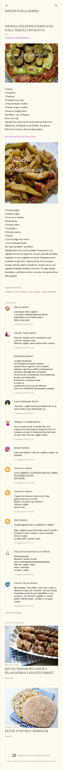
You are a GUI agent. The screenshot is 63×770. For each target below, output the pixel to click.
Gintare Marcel (26, 761)
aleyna (17, 307)
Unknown (19, 468)
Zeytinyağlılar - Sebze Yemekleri (42, 292)
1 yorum (8, 736)
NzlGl (17, 520)
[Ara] (56, 5)
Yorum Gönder (13, 613)
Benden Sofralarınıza (22, 11)
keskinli (18, 447)
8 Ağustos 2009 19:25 (23, 324)
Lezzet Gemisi (22, 583)
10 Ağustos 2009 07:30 (24, 459)
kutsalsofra (19, 356)
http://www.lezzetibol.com (28, 551)
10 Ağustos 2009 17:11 (23, 543)
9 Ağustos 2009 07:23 (24, 393)
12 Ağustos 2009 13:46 (24, 606)
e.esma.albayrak (22, 401)
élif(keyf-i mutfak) (23, 422)
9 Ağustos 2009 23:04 (24, 439)
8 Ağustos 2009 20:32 (24, 347)
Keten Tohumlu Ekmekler (27, 731)
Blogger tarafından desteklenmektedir (34, 755)
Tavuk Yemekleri (20, 292)
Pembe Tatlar (21, 333)
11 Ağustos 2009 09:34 (24, 574)
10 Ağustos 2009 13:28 (24, 483)
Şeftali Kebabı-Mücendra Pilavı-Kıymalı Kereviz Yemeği (29, 671)
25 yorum (9, 678)
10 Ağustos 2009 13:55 (23, 511)
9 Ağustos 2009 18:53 (23, 413)
